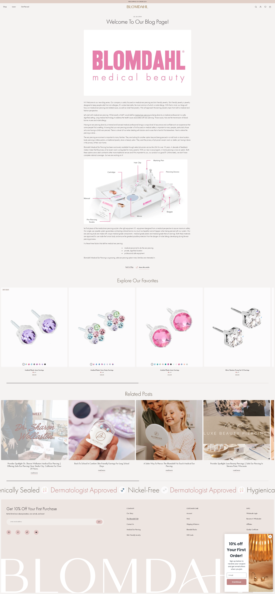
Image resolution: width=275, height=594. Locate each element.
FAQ (188, 519)
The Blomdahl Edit (132, 519)
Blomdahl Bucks (192, 530)
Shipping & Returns (193, 524)
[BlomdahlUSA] (137, 6)
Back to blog (129, 267)
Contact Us (130, 524)
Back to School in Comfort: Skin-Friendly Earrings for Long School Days (101, 464)
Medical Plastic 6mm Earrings (169, 370)
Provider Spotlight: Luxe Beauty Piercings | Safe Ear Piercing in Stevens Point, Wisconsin (236, 464)
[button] (5, 7)
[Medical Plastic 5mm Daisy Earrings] (102, 327)
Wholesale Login (251, 513)
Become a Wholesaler (253, 519)
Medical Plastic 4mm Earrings (34, 370)
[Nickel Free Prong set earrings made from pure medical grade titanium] (237, 327)
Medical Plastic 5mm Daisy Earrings (101, 370)
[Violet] (34, 327)
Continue (236, 582)
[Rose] (169, 327)
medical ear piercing (142, 115)
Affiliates (249, 524)
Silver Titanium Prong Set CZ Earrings (237, 370)
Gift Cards (190, 535)
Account (189, 513)
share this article (144, 267)
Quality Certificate (252, 530)
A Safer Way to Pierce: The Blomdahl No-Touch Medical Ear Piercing (169, 464)
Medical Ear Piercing (134, 530)
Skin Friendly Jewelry (134, 535)
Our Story (130, 513)
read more (34, 473)
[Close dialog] (270, 537)
